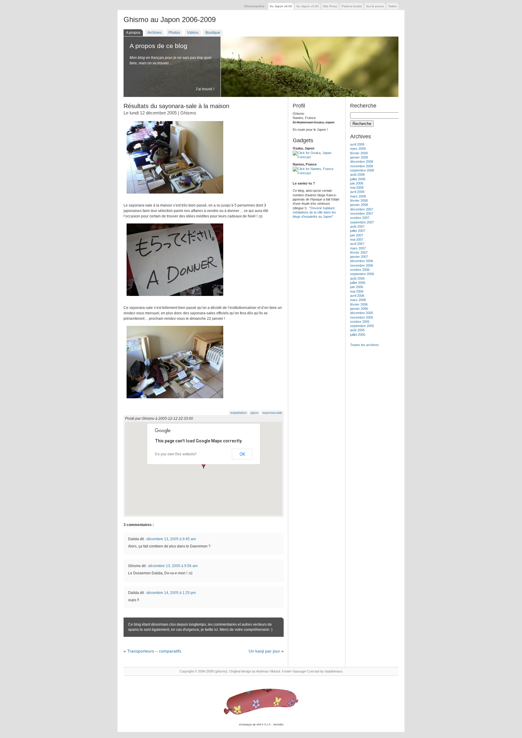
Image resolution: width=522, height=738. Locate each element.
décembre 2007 (361, 209)
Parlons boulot (352, 6)
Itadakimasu (334, 671)
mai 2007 (356, 239)
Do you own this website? (175, 454)
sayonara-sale (272, 412)
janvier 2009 (359, 157)
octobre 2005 (359, 321)
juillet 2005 (357, 334)
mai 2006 (356, 291)
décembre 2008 (361, 161)
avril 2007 (357, 243)
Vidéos (192, 32)
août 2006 (357, 278)
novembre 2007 (361, 213)
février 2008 (359, 200)
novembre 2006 (361, 265)
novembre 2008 (361, 166)
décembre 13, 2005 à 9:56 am (173, 566)
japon (255, 412)
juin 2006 (356, 287)
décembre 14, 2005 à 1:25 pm (171, 593)
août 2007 (357, 226)
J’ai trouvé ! (204, 89)
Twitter (392, 6)
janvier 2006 (359, 308)
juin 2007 (356, 235)
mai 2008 (356, 187)
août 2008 (357, 174)
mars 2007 (358, 248)
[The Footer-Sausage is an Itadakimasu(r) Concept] (261, 702)
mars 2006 (358, 300)
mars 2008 (358, 196)
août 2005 (357, 330)
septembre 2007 (362, 222)
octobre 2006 (359, 269)
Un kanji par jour (264, 651)
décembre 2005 (361, 313)
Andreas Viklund (268, 671)
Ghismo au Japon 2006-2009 (170, 19)
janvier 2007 (359, 256)
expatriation (238, 412)
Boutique (212, 32)
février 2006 (359, 304)
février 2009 (359, 153)
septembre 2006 (362, 274)
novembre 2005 (361, 317)
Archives (154, 32)
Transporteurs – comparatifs (154, 651)
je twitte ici (209, 629)
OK (242, 454)
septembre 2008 (362, 170)
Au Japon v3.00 (307, 6)
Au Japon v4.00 (281, 6)
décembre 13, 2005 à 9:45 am (171, 539)
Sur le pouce (375, 6)
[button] (203, 466)
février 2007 (359, 252)
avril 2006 (357, 295)
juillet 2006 (357, 282)
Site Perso (330, 6)
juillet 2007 (357, 231)
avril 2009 (357, 144)
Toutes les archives (364, 345)
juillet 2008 (357, 179)
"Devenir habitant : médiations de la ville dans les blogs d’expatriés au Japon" (314, 212)
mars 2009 (358, 148)
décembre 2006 (361, 261)
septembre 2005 (362, 326)
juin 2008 (356, 183)
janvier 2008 (359, 205)
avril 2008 (357, 192)
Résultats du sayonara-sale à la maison (176, 106)
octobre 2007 (359, 218)
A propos (133, 32)
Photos (174, 32)
